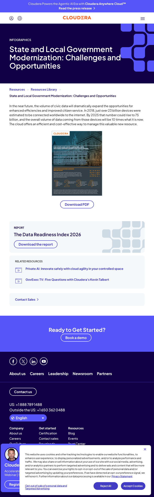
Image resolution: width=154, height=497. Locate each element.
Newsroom (83, 373)
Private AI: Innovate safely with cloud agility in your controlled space (74, 269)
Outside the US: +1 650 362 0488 (37, 410)
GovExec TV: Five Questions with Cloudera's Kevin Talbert (67, 279)
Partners (104, 373)
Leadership (58, 373)
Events (73, 438)
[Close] (145, 449)
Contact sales (48, 438)
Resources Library (44, 89)
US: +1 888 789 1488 (25, 404)
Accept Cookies (133, 485)
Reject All (105, 485)
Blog (71, 433)
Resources (17, 89)
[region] (85, 470)
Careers (37, 373)
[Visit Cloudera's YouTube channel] (44, 361)
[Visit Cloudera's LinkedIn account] (33, 361)
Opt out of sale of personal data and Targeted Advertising (46, 487)
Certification (48, 433)
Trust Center (76, 444)
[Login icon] (11, 18)
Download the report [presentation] (36, 244)
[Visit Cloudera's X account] (23, 361)
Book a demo (76, 337)
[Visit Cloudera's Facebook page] (13, 361)
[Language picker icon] (19, 18)
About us (17, 373)
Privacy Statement (122, 476)
